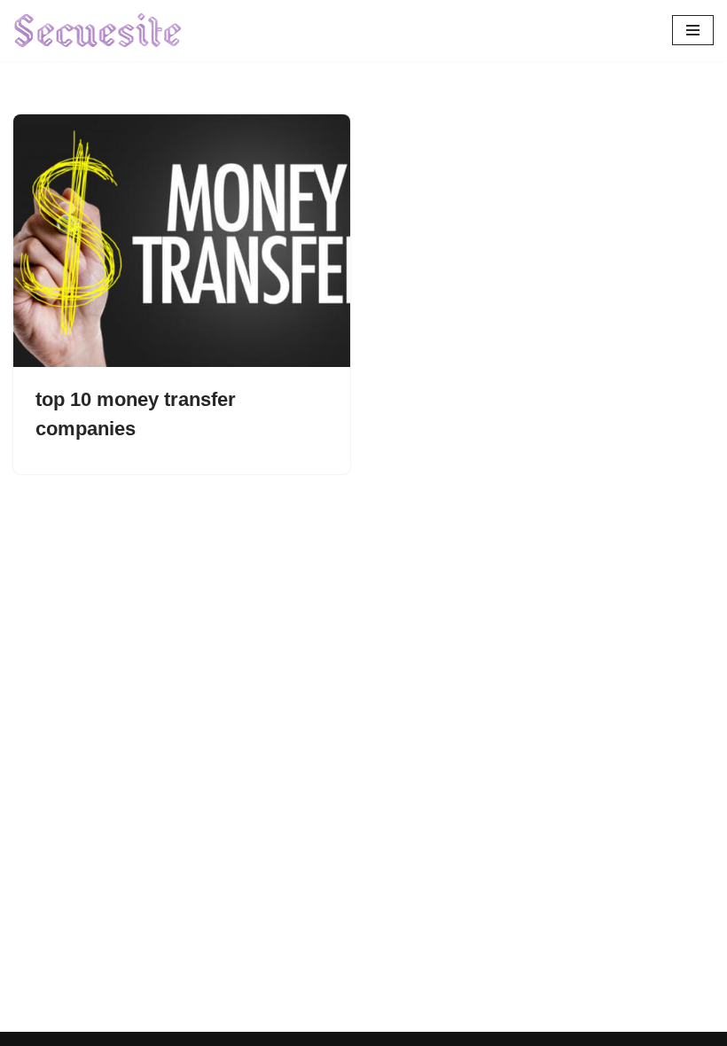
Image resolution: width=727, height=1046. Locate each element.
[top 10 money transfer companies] (181, 240)
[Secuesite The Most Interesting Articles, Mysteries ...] (98, 30)
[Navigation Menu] (693, 30)
